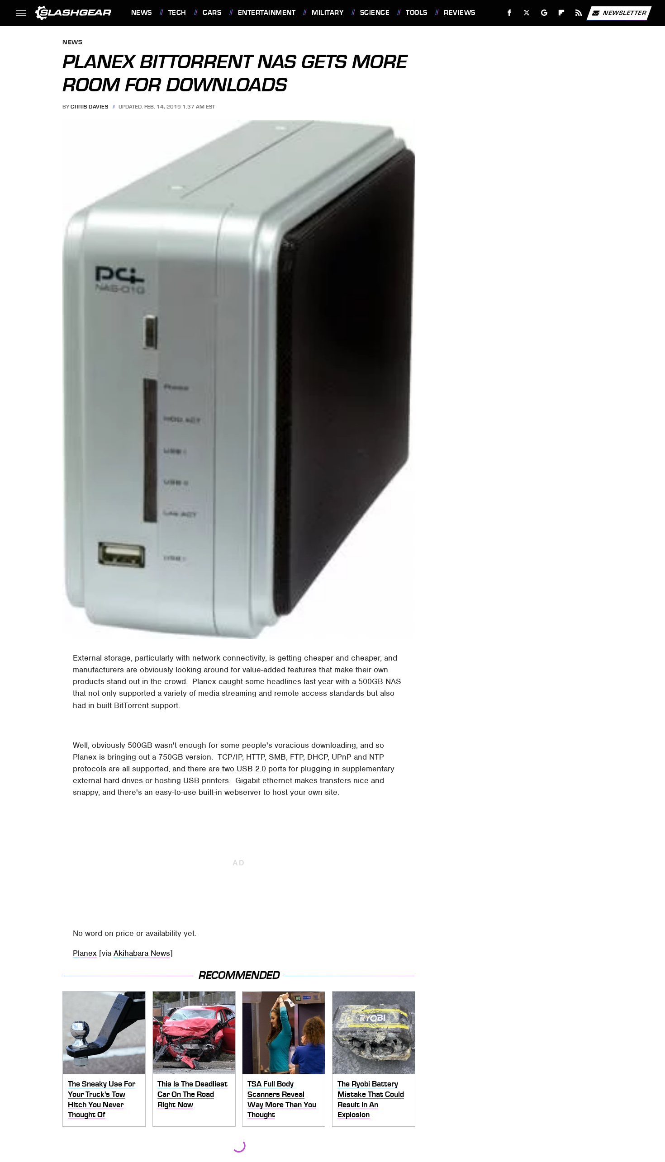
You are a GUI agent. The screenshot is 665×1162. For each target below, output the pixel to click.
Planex (85, 953)
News (141, 13)
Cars (212, 13)
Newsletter (624, 12)
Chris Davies (89, 107)
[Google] (544, 13)
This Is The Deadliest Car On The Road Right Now (192, 1094)
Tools (416, 13)
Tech (177, 13)
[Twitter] (526, 13)
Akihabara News (142, 953)
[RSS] (578, 13)
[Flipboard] (561, 13)
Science (375, 13)
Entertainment (266, 13)
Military (327, 13)
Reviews (459, 13)
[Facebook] (509, 13)
